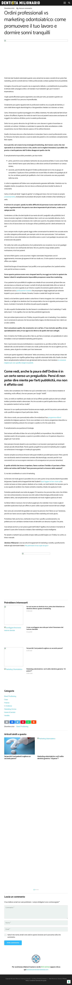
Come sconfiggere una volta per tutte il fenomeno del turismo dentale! (44, 628)
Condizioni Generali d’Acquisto (38, 981)
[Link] (21, 3)
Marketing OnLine (10, 709)
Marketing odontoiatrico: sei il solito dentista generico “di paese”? (46, 670)
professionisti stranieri (23, 290)
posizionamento (9, 196)
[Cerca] (69, 2)
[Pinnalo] (23, 722)
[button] (34, 890)
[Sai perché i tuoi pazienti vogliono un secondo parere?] (19, 746)
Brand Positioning (10, 696)
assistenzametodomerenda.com (37, 969)
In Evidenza (8, 706)
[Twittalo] (17, 722)
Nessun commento (25, 8)
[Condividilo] (12, 722)
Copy (6, 699)
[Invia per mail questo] (6, 722)
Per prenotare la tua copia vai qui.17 (36, 545)
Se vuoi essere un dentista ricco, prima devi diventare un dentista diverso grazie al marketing (45, 607)
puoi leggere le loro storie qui (51, 481)
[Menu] (64, 2)
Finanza (6, 702)
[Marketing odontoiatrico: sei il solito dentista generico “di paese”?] (52, 746)
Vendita (6, 715)
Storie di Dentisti (9, 712)
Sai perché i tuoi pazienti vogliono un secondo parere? (44, 648)
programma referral (54, 417)
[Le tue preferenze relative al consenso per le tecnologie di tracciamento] (68, 981)
